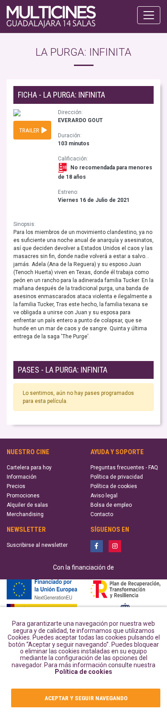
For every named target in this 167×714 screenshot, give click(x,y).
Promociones (23, 495)
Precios (16, 486)
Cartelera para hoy (29, 467)
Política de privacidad (116, 477)
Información (22, 477)
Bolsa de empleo (111, 505)
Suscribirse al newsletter (37, 545)
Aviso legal (104, 495)
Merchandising (25, 514)
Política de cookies (83, 671)
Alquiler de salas (27, 505)
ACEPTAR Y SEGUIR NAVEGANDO (86, 698)
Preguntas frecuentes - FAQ (124, 467)
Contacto (101, 514)
